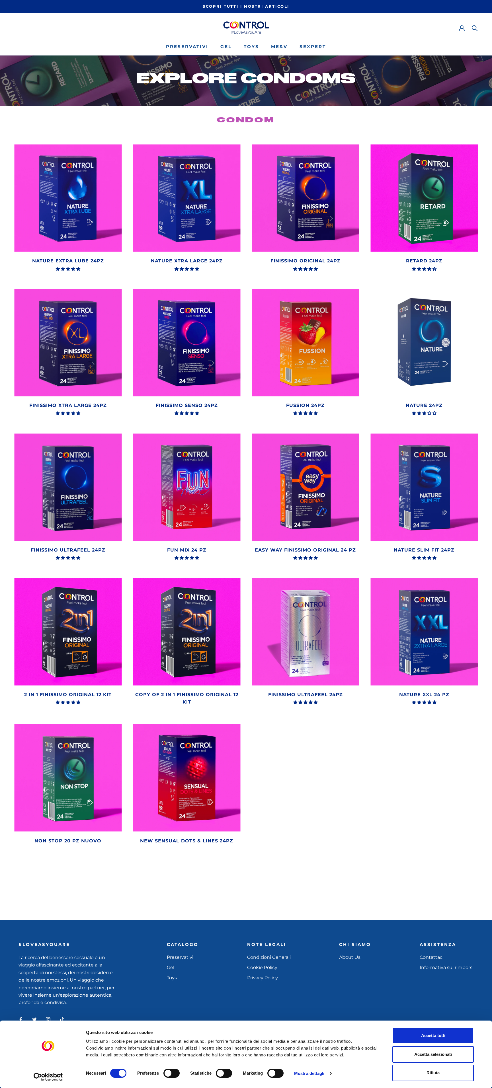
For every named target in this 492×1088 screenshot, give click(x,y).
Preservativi (187, 46)
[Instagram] (48, 1019)
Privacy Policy (262, 977)
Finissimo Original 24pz (305, 261)
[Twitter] (34, 1019)
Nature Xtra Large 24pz (187, 261)
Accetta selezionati (433, 1054)
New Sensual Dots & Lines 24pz (186, 841)
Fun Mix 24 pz (186, 550)
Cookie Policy (262, 967)
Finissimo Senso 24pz (187, 405)
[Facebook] (21, 1019)
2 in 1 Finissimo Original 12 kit (68, 694)
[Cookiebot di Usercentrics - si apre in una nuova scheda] (48, 1077)
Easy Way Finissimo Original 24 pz (305, 550)
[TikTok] (62, 1019)
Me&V (279, 46)
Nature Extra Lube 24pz (68, 261)
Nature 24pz (424, 405)
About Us (349, 957)
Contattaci (432, 957)
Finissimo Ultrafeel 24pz (68, 550)
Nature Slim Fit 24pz (424, 550)
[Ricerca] (475, 28)
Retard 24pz (424, 261)
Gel (226, 46)
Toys (251, 46)
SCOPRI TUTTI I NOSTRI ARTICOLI (246, 6)
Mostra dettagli (309, 1073)
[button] (68, 269)
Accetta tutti (433, 1035)
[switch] (171, 1073)
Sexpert (313, 46)
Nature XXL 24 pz (424, 694)
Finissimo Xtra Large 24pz (68, 405)
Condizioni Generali (269, 957)
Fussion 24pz (305, 405)
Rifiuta (433, 1072)
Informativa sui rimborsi (446, 967)
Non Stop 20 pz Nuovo (67, 841)
